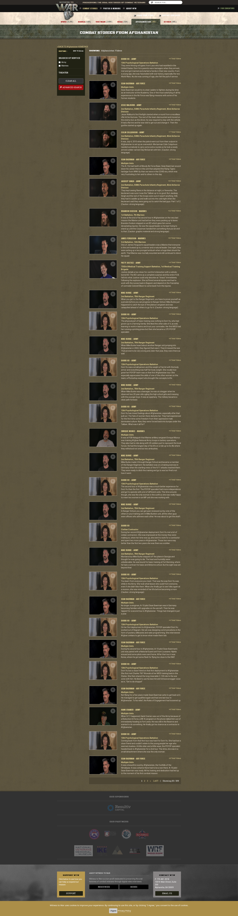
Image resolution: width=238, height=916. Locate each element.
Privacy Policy (124, 910)
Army (63, 62)
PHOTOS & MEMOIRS (112, 8)
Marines (64, 66)
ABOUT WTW (131, 8)
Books (133, 887)
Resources (104, 887)
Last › (156, 781)
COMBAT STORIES (90, 8)
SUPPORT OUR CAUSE (171, 15)
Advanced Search (72, 87)
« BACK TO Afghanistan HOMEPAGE (72, 47)
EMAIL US (167, 893)
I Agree (113, 911)
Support (71, 893)
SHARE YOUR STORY (145, 15)
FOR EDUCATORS (227, 8)
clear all (71, 81)
